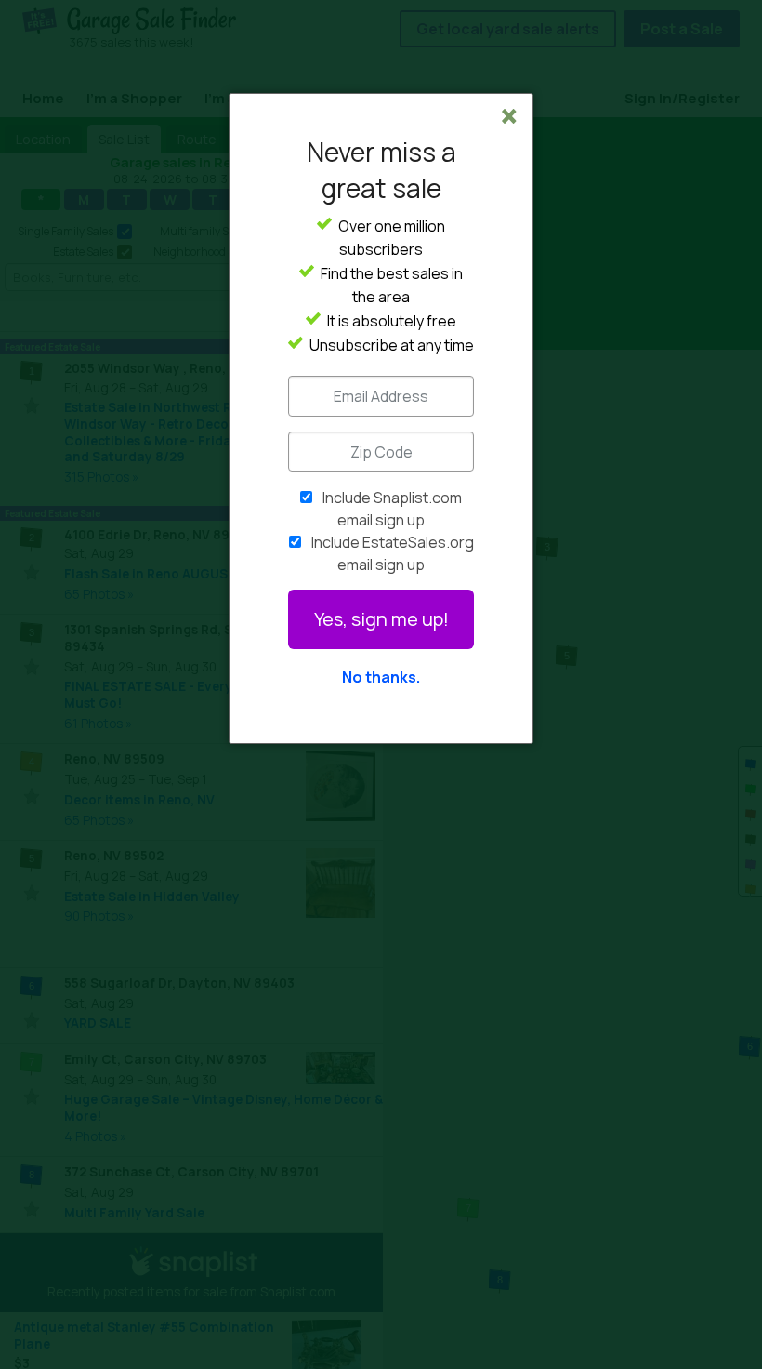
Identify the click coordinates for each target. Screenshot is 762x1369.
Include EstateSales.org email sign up (392, 553)
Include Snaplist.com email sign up (392, 508)
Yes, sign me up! (381, 618)
